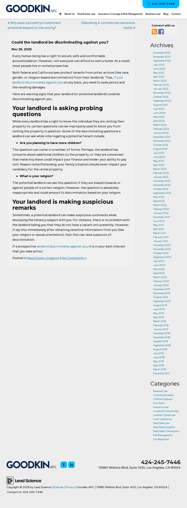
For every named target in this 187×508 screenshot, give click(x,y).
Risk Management (162, 435)
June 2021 (159, 221)
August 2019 (160, 305)
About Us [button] (69, 14)
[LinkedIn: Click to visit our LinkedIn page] (71, 465)
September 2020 (162, 257)
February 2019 (161, 325)
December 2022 (162, 181)
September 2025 (162, 60)
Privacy (70, 487)
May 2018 (158, 361)
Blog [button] (165, 14)
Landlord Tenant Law (164, 415)
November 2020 (162, 249)
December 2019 (161, 289)
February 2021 (161, 237)
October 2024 (161, 96)
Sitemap (58, 487)
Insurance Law (161, 407)
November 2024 (162, 92)
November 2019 (161, 293)
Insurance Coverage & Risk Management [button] (120, 14)
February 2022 (161, 209)
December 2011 (161, 373)
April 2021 (158, 229)
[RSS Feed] (154, 31)
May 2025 (158, 72)
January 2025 (161, 88)
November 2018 (161, 337)
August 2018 (160, 349)
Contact (176, 14)
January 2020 (161, 285)
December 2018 (161, 333)
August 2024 (160, 104)
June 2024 (159, 113)
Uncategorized (161, 439)
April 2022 (159, 201)
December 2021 (161, 217)
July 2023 (158, 153)
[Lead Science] (23, 480)
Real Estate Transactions (166, 431)
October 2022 (160, 189)
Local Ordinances (162, 419)
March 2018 (159, 369)
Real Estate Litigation (43, 258)
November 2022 (162, 185)
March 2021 (159, 233)
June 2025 (159, 68)
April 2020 (159, 273)
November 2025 (162, 56)
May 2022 (158, 197)
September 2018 (162, 345)
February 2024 (161, 129)
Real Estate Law (161, 423)
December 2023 (161, 137)
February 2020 (161, 281)
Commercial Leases (163, 395)
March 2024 (160, 125)
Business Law (160, 391)
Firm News (158, 403)
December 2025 (162, 52)
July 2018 (158, 353)
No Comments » (74, 258)
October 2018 (160, 341)
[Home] (60, 14)
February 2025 (161, 84)
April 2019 (158, 317)
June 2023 (159, 157)
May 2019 (158, 313)
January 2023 (160, 177)
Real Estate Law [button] (86, 14)
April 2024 (159, 121)
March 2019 (159, 321)
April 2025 (159, 76)
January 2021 (160, 241)
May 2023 (158, 161)
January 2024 (161, 133)
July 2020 (159, 261)
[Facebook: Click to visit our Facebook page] (63, 465)
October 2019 (160, 297)
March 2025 (160, 80)
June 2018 (159, 357)
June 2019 (159, 309)
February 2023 (161, 173)
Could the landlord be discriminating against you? (60, 42)
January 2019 (160, 329)
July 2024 (159, 109)
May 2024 (159, 117)
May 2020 (159, 269)
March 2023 (159, 169)
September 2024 (162, 100)
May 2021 (158, 225)
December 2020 (162, 245)
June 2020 (159, 265)
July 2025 (158, 64)
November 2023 (162, 141)
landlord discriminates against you (62, 246)
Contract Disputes (162, 399)
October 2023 (160, 145)
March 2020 (160, 277)
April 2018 (158, 365)
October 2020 (161, 253)
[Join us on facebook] (161, 31)
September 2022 (162, 193)
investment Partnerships (166, 411)
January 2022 (161, 213)
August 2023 (160, 149)
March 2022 (160, 205)
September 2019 (162, 301)
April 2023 (158, 165)
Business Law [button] (153, 14)
